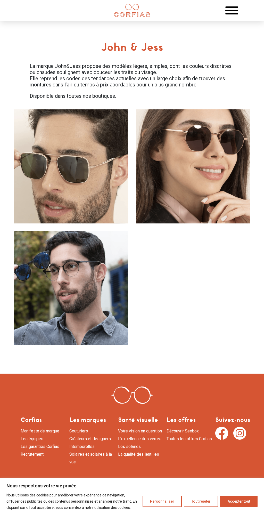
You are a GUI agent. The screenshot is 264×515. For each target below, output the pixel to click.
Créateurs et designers (90, 438)
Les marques (87, 420)
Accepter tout (239, 501)
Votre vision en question (140, 431)
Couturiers (78, 431)
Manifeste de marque (40, 431)
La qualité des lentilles (138, 454)
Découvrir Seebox (183, 431)
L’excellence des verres (139, 438)
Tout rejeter (201, 501)
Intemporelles (82, 446)
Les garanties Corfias (40, 446)
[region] (132, 496)
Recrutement (32, 454)
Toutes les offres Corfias (189, 438)
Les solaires (129, 446)
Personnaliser (162, 501)
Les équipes (32, 438)
